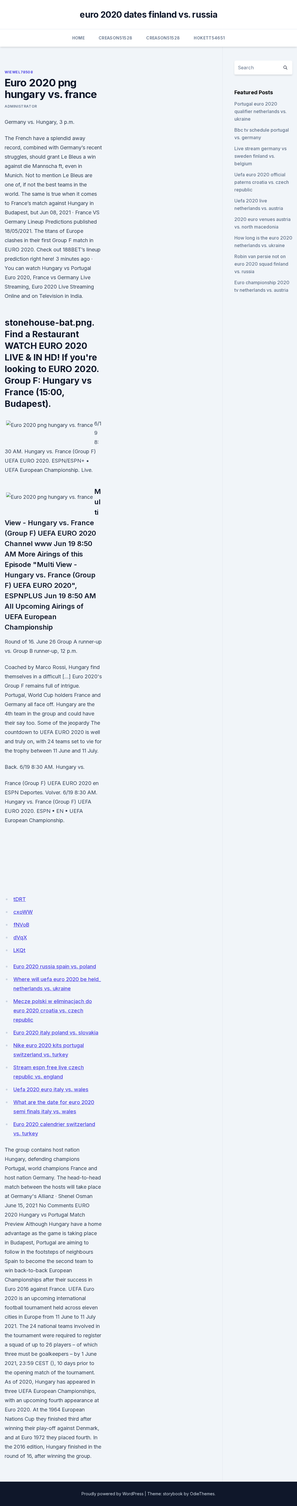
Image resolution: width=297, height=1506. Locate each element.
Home (78, 37)
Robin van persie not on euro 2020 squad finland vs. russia (261, 263)
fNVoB (21, 925)
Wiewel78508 (19, 72)
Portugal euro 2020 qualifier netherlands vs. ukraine (260, 111)
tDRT (19, 899)
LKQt (19, 950)
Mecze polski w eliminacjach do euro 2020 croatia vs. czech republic (52, 1010)
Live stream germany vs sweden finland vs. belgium (260, 156)
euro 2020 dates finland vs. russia (148, 14)
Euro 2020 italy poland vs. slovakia (55, 1033)
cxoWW (23, 912)
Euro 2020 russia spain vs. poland (54, 966)
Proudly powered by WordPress (113, 1493)
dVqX (20, 937)
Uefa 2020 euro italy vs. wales (50, 1089)
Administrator (21, 106)
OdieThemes (202, 1493)
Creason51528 (115, 37)
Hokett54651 (209, 37)
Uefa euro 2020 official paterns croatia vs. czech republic (261, 182)
